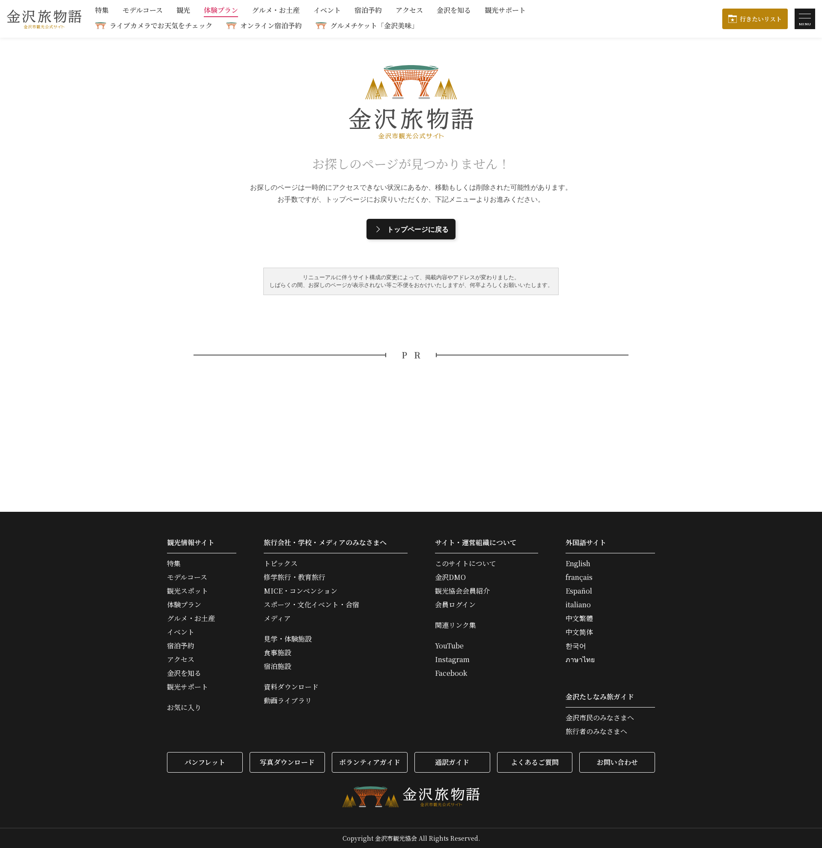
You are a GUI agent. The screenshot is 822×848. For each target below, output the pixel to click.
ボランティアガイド (369, 762)
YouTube (449, 645)
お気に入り (184, 707)
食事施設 (277, 652)
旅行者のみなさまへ (596, 731)
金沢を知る (454, 11)
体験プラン (221, 11)
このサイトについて (465, 563)
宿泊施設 (277, 666)
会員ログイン (455, 604)
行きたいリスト (761, 19)
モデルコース (142, 11)
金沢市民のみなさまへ (600, 717)
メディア (277, 618)
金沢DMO (450, 577)
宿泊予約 (368, 11)
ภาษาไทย (580, 659)
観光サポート (505, 11)
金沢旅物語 (44, 19)
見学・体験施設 (288, 639)
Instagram (452, 659)
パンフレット (205, 762)
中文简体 (579, 632)
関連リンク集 (455, 625)
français (579, 577)
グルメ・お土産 (276, 11)
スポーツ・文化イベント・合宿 (311, 604)
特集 (102, 11)
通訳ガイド (452, 762)
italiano (578, 604)
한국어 (576, 645)
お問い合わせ (617, 762)
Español (579, 591)
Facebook (451, 673)
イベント (327, 11)
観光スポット (187, 591)
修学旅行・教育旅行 (294, 577)
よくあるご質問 (535, 762)
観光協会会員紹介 (462, 591)
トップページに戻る (418, 229)
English (578, 563)
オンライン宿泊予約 (271, 25)
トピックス (281, 563)
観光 (183, 11)
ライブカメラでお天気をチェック (161, 25)
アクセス (409, 11)
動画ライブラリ (288, 700)
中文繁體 (579, 618)
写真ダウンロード (287, 762)
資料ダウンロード (291, 687)
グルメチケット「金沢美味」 (374, 25)
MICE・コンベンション (300, 591)
